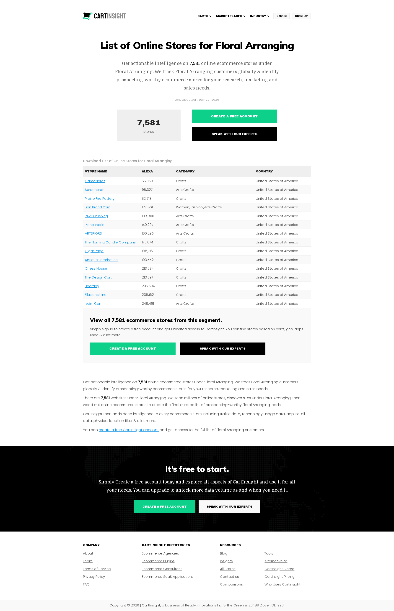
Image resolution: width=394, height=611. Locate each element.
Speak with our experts (234, 134)
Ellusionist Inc (95, 294)
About (88, 553)
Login (282, 16)
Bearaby (92, 286)
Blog (223, 553)
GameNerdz (95, 181)
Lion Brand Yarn (97, 207)
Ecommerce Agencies (160, 553)
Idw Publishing (96, 216)
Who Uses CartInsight (282, 584)
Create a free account (234, 116)
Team (88, 561)
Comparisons (231, 584)
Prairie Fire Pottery (99, 198)
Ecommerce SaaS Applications (168, 576)
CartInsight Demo (279, 568)
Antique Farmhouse (101, 259)
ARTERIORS (93, 233)
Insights (226, 561)
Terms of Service (97, 568)
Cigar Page (94, 250)
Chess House (96, 268)
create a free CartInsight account (129, 429)
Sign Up (301, 16)
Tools (268, 553)
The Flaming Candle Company (110, 242)
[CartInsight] (105, 16)
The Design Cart (98, 277)
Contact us (229, 576)
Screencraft (95, 189)
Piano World (94, 224)
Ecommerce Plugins (158, 561)
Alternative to (275, 561)
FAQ (86, 584)
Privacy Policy (94, 576)
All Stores (228, 568)
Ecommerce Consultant (162, 568)
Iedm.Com (94, 303)
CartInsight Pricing (279, 576)
